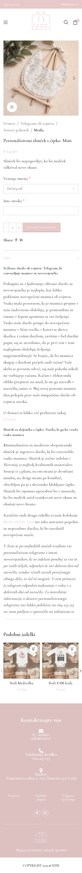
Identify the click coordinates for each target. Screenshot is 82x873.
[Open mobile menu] (5, 22)
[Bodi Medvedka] (21, 661)
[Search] (66, 22)
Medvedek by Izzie (18, 521)
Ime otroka (14, 200)
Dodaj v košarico (41, 227)
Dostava (9, 419)
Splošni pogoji (41, 797)
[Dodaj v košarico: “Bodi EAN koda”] (72, 649)
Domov (9, 123)
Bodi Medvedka (21, 683)
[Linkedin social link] (21, 240)
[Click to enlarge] (12, 107)
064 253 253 (11, 4)
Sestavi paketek (16, 129)
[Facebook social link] (16, 240)
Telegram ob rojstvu (37, 123)
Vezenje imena (17, 178)
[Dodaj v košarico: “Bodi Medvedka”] (34, 649)
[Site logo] (41, 22)
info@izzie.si (69, 4)
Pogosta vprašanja (68, 797)
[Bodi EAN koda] (60, 661)
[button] (8, 78)
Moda (39, 129)
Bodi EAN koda (60, 683)
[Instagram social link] (45, 813)
